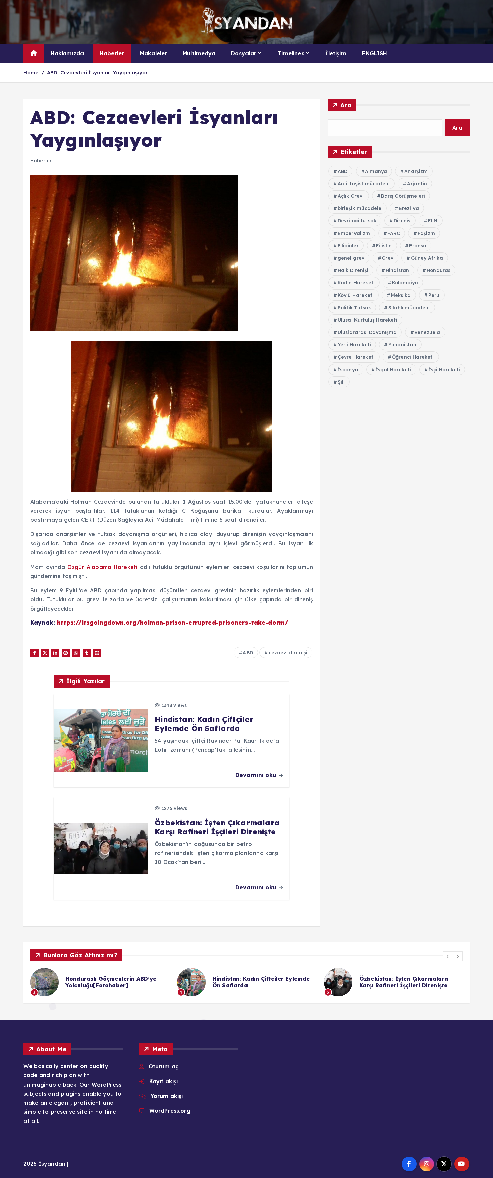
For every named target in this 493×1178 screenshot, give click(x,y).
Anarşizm (416, 171)
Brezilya (409, 208)
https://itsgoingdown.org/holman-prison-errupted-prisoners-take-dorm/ (172, 622)
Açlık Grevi (351, 196)
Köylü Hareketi (356, 295)
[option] (99, 982)
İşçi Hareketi (444, 370)
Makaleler (153, 53)
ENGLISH (374, 53)
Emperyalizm (354, 233)
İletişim (335, 53)
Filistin (384, 246)
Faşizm (426, 233)
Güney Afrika (427, 258)
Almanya (376, 171)
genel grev (351, 258)
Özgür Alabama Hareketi (102, 567)
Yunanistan (402, 345)
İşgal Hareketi (393, 370)
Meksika (401, 295)
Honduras (438, 270)
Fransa (417, 246)
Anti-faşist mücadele (364, 184)
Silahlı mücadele (409, 308)
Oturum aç (163, 1066)
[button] (448, 956)
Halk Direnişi (353, 270)
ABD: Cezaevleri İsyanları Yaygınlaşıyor (97, 72)
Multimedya (199, 53)
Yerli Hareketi (354, 345)
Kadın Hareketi (356, 283)
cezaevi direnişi (288, 653)
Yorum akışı (167, 1096)
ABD (248, 653)
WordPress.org (169, 1110)
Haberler (112, 53)
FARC (393, 233)
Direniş (402, 221)
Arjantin (417, 184)
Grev (387, 258)
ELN (432, 221)
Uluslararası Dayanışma (367, 332)
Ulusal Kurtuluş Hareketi (367, 320)
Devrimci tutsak (357, 221)
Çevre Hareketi (356, 357)
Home (31, 72)
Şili (341, 382)
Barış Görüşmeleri (403, 196)
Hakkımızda (67, 53)
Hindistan (397, 270)
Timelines (291, 53)
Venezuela (427, 332)
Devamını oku (256, 774)
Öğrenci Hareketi (413, 357)
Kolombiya (405, 283)
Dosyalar (243, 53)
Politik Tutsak (354, 308)
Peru (434, 295)
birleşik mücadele (360, 208)
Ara (345, 105)
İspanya (348, 370)
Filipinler (348, 246)
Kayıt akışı (163, 1081)
